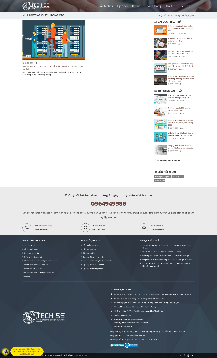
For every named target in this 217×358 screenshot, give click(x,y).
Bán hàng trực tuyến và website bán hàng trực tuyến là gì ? (180, 52)
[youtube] (188, 355)
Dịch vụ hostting (89, 249)
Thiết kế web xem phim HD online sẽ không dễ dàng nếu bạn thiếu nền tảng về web (181, 78)
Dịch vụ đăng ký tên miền (93, 257)
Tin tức (170, 6)
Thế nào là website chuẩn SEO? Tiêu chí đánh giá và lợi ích (180, 96)
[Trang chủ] (35, 6)
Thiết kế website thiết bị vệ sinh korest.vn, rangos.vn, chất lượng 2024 (180, 122)
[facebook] (180, 355)
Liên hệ (185, 6)
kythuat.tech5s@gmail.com (137, 322)
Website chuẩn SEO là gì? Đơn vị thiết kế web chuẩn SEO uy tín (180, 134)
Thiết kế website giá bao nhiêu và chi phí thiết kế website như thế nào (181, 28)
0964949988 (108, 203)
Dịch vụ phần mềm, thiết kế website (97, 261)
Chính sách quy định (32, 249)
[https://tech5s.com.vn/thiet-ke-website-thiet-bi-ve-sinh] (160, 124)
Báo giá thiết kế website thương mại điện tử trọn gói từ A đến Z (180, 65)
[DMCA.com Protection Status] (117, 345)
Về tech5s (106, 6)
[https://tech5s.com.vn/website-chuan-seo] (160, 137)
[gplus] (184, 355)
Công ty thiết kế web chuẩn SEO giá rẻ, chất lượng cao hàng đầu (180, 146)
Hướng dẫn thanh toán (33, 257)
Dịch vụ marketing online (93, 268)
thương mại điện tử (162, 177)
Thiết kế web (160, 180)
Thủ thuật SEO (177, 177)
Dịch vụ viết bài (89, 253)
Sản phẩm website (90, 245)
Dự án (136, 6)
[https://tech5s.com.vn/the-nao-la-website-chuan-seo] (160, 99)
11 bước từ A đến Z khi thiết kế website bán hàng (180, 39)
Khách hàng (153, 6)
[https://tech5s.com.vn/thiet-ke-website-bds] (160, 112)
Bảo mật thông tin (31, 253)
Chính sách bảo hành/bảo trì (36, 264)
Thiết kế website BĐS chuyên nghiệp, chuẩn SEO (179, 109)
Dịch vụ (122, 6)
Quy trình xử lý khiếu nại (34, 268)
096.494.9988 (126, 315)
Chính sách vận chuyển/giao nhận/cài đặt (41, 261)
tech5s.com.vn (126, 326)
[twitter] (192, 355)
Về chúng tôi (29, 245)
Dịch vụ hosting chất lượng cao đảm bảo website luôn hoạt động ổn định (53, 68)
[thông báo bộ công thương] (131, 345)
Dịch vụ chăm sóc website (93, 264)
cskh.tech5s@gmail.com (133, 319)
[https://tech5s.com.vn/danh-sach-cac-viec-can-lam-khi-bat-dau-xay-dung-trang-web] (160, 43)
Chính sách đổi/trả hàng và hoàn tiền (39, 272)
